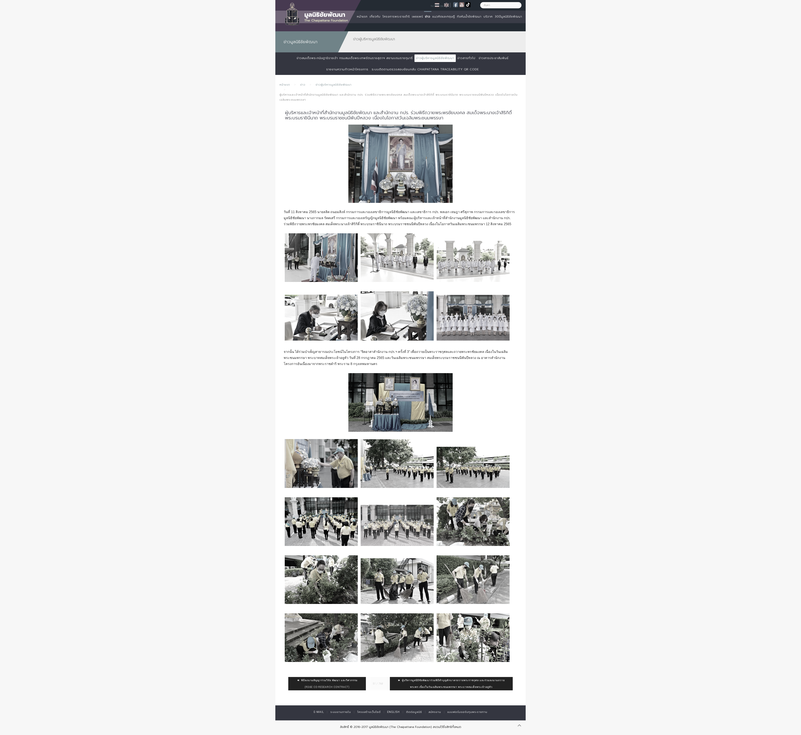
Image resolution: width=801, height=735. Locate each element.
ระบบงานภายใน (340, 712)
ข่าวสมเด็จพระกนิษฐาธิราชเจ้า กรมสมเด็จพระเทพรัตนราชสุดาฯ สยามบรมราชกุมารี (355, 58)
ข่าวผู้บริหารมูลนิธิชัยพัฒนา (435, 58)
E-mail (319, 712)
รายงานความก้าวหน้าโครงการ (347, 69)
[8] (473, 318)
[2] (321, 257)
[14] (397, 637)
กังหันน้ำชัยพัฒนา (469, 16)
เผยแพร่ (417, 16)
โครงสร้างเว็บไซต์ (369, 712)
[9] (473, 521)
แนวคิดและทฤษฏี (443, 16)
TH (432, 6)
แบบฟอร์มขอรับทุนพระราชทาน (467, 712)
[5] (473, 261)
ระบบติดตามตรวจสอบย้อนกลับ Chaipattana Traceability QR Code (425, 69)
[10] (321, 579)
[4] (397, 257)
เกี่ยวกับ (375, 16)
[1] (400, 164)
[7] (397, 316)
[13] (321, 637)
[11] (397, 581)
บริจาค (488, 16)
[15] (473, 637)
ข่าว (427, 16)
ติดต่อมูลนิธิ (414, 712)
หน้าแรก (362, 16)
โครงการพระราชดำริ (396, 16)
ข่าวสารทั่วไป (466, 58)
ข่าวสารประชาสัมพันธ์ (494, 58)
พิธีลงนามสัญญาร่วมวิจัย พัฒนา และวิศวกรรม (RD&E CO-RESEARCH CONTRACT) (329, 683)
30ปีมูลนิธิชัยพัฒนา (508, 16)
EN (441, 6)
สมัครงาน (434, 712)
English (393, 712)
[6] (321, 318)
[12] (473, 579)
